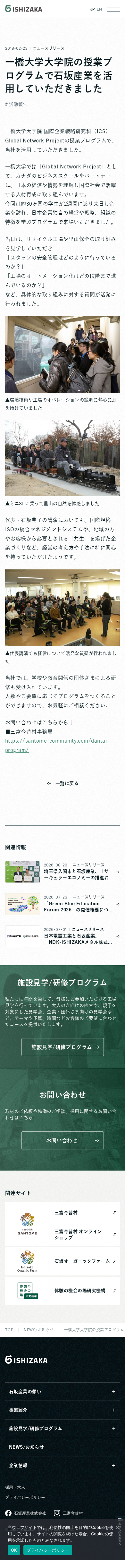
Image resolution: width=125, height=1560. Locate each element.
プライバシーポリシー (25, 1497)
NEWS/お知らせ (26, 1447)
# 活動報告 (16, 104)
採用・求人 (15, 1487)
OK (14, 1550)
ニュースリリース (49, 48)
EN (99, 9)
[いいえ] (117, 1527)
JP (92, 9)
